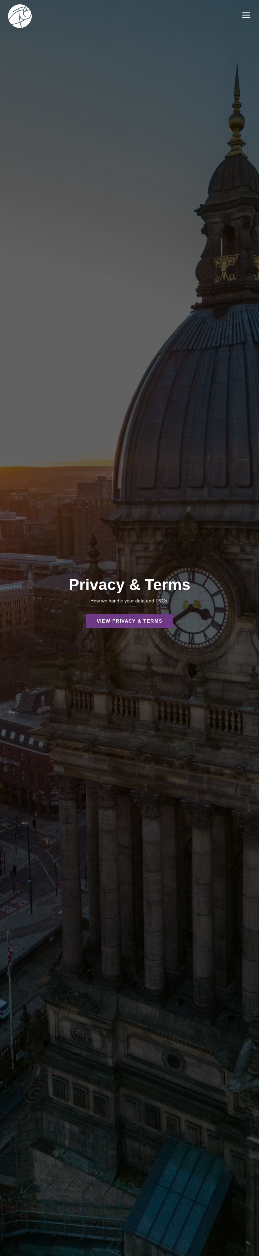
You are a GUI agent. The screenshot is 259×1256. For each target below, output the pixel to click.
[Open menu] (246, 15)
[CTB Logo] (20, 16)
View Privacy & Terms (130, 621)
